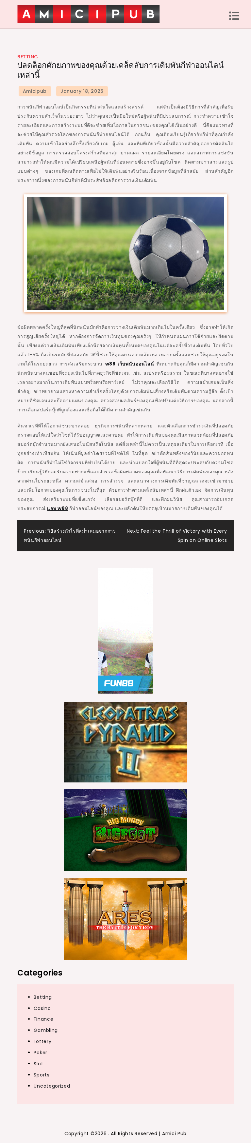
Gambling (46, 1030)
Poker (40, 1052)
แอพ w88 (57, 508)
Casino (42, 1008)
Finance (43, 1019)
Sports (41, 1075)
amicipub (35, 91)
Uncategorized (52, 1086)
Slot (38, 1063)
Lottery (42, 1041)
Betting (27, 56)
